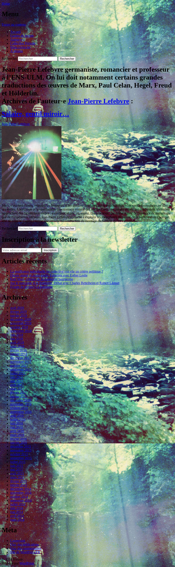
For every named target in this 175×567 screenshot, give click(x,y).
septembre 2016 (21, 412)
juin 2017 (16, 377)
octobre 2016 (19, 408)
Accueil (15, 32)
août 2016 (17, 415)
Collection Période (22, 43)
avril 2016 (17, 431)
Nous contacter (20, 47)
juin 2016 (16, 423)
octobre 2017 (19, 365)
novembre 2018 (20, 323)
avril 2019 (17, 308)
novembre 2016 (20, 404)
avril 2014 (17, 516)
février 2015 (18, 481)
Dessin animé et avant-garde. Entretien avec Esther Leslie (49, 275)
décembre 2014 (20, 489)
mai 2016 (16, 427)
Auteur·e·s (17, 39)
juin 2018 (16, 335)
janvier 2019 (18, 315)
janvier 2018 (18, 354)
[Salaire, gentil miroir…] (31, 198)
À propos (16, 51)
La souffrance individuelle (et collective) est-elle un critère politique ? (56, 271)
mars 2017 (17, 388)
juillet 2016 (17, 419)
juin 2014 (16, 508)
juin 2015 (16, 466)
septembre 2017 (21, 369)
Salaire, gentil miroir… (35, 113)
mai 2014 (16, 512)
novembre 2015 (20, 450)
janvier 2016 (18, 442)
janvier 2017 (18, 396)
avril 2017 (17, 385)
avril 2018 (17, 342)
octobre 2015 (19, 454)
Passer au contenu (14, 24)
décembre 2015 (20, 446)
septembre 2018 (21, 331)
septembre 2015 (21, 458)
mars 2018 (17, 346)
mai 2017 (16, 381)
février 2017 (18, 392)
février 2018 (18, 350)
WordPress (26, 563)
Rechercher (9, 58)
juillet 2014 (17, 504)
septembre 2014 (21, 500)
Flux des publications (24, 544)
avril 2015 (17, 473)
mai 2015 (16, 469)
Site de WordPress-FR (25, 552)
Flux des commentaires (25, 548)
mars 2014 (17, 519)
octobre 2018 (19, 327)
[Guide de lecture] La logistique (31, 287)
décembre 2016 (20, 400)
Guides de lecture (22, 35)
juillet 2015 (17, 462)
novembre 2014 (20, 492)
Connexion (17, 540)
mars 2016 (17, 435)
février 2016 (18, 439)
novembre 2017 (20, 362)
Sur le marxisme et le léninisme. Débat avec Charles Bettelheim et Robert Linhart (64, 283)
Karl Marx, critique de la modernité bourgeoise (41, 279)
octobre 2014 (19, 496)
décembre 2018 (20, 319)
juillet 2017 (17, 373)
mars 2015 (17, 477)
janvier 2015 (18, 485)
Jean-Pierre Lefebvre (98, 101)
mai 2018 (16, 338)
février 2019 (18, 311)
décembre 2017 (20, 358)
